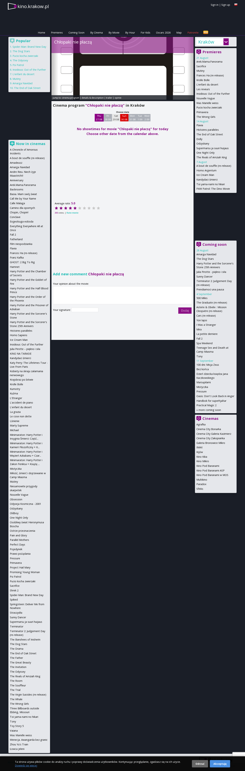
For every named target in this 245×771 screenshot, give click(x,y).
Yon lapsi (201, 320)
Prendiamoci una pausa (210, 289)
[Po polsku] (235, 5)
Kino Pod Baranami (207, 466)
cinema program (70, 97)
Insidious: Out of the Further (213, 93)
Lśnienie (14, 421)
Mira (199, 329)
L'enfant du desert (207, 84)
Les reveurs (203, 89)
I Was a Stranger (206, 324)
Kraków (206, 42)
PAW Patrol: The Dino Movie (213, 188)
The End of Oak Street (209, 134)
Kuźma (14, 393)
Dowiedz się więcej (26, 765)
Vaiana (14, 730)
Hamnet (15, 267)
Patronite (193, 32)
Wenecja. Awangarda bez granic (29, 739)
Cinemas (210, 418)
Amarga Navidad (206, 254)
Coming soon (214, 244)
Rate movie (72, 212)
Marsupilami (203, 382)
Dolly (199, 139)
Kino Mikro (202, 461)
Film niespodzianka (21, 244)
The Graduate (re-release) (211, 302)
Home (41, 32)
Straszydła (16, 612)
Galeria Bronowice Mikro (210, 443)
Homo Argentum (206, 170)
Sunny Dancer (204, 276)
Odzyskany (202, 143)
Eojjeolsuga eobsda (21, 221)
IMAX (199, 447)
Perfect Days (17, 544)
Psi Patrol (18, 65)
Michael (14, 430)
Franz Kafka (17, 257)
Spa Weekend (204, 343)
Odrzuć (199, 763)
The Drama (16, 648)
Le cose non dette (21, 416)
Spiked (14, 599)
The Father (16, 657)
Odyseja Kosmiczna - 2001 (25, 504)
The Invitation (18, 667)
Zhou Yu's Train (19, 744)
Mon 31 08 (132, 117)
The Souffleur (18, 685)
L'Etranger (16, 398)
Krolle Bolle (203, 80)
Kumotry (15, 389)
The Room (16, 680)
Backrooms (16, 189)
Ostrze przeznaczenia (22, 530)
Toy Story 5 (17, 726)
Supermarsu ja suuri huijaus (212, 148)
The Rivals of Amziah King (211, 157)
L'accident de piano (21, 402)
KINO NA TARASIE (20, 353)
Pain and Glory (18, 535)
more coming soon (210, 410)
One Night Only (205, 152)
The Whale (16, 699)
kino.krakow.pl (33, 6)
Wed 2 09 (146, 117)
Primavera (202, 112)
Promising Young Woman (25, 572)
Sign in (214, 4)
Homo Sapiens (18, 335)
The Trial (15, 690)
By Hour (130, 32)
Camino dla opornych (22, 208)
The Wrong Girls (205, 116)
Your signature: (62, 310)
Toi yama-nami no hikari (210, 184)
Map (179, 32)
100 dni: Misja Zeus (207, 364)
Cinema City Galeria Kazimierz (213, 433)
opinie (118, 97)
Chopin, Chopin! (19, 212)
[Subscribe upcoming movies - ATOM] (206, 32)
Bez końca (202, 369)
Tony (199, 356)
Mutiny (200, 70)
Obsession (16, 499)
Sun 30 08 (124, 117)
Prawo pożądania (20, 553)
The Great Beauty (20, 662)
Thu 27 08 (99, 117)
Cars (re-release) (206, 315)
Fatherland (16, 239)
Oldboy (14, 513)
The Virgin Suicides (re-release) (28, 694)
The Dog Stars (205, 258)
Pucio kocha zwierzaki (209, 107)
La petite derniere (207, 334)
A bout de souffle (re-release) (213, 165)
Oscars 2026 (163, 32)
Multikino (201, 479)
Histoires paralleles (207, 129)
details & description (93, 97)
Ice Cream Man (205, 175)
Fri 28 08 (108, 117)
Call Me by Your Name (23, 198)
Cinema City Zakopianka (210, 438)
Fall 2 (199, 338)
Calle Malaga (17, 203)
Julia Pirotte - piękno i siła (211, 272)
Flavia (199, 125)
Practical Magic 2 (206, 405)
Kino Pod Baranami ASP (210, 470)
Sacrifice (201, 66)
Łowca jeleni (17, 749)
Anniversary (16, 180)
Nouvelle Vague (205, 98)
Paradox (201, 484)
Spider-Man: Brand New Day (29, 46)
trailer (109, 97)
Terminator (16, 626)
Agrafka (201, 424)
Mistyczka (202, 387)
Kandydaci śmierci (207, 179)
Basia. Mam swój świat (23, 194)
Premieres (57, 32)
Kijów (199, 452)
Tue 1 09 (140, 117)
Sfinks (199, 488)
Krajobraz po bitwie (21, 379)
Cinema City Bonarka (208, 429)
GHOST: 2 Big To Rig (22, 262)
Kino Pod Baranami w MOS (212, 475)
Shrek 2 (14, 590)
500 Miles (202, 298)
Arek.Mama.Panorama (209, 61)
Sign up (225, 4)
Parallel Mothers (19, 540)
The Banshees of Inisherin (25, 639)
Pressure (201, 391)
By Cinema (96, 32)
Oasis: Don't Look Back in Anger (215, 396)
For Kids (145, 32)
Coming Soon (76, 32)
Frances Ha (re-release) (210, 75)
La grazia (15, 412)
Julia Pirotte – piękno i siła (25, 349)
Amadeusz (16, 162)
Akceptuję (220, 763)
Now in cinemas (30, 143)
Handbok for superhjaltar (211, 400)
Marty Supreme (19, 425)
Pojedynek (16, 549)
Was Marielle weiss (207, 103)
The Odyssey (20, 60)
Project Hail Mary (20, 567)
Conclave (15, 217)
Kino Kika (201, 456)
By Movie (114, 32)
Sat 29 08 (116, 117)
